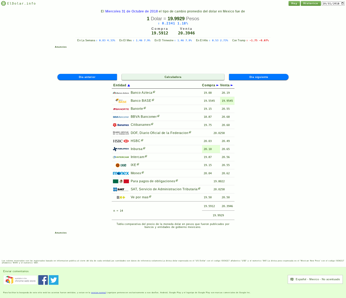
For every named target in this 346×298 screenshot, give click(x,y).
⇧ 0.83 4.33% (105, 40)
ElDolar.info (21, 3)
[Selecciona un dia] (333, 3)
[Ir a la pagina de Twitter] (53, 280)
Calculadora (173, 77)
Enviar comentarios (16, 271)
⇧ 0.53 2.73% (218, 40)
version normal (98, 293)
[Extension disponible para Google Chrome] (20, 280)
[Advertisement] (173, 59)
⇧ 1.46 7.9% (141, 40)
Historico (310, 3)
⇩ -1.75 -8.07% (257, 40)
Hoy (294, 3)
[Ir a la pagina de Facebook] (43, 280)
